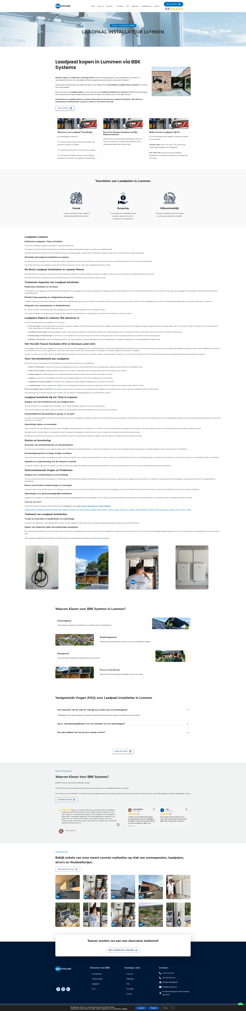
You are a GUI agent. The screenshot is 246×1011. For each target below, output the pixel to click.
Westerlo (151, 510)
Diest (184, 510)
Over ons (100, 6)
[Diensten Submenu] (113, 6)
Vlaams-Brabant (104, 506)
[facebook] (58, 989)
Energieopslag (146, 6)
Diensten (109, 6)
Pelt (78, 510)
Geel (126, 510)
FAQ (127, 6)
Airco (94, 989)
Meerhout (144, 510)
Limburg (84, 506)
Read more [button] (163, 826)
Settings (165, 1008)
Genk (60, 510)
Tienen (188, 510)
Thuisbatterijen (97, 979)
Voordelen (120, 6)
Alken (122, 510)
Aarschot (178, 510)
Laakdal (137, 510)
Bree (82, 510)
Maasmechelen (102, 510)
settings (124, 1009)
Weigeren (154, 1008)
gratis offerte (97, 538)
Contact (156, 6)
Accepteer (141, 1008)
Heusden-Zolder (30, 510)
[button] (189, 818)
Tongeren (111, 510)
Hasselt (55, 510)
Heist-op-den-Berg (162, 510)
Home (93, 6)
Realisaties (135, 6)
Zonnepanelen (97, 974)
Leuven (171, 510)
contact (64, 389)
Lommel (87, 510)
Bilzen (117, 510)
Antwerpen (91, 506)
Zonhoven (72, 510)
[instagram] (63, 989)
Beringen (66, 510)
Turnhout (131, 510)
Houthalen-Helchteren (44, 510)
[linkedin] (68, 989)
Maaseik (93, 510)
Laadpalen (95, 984)
